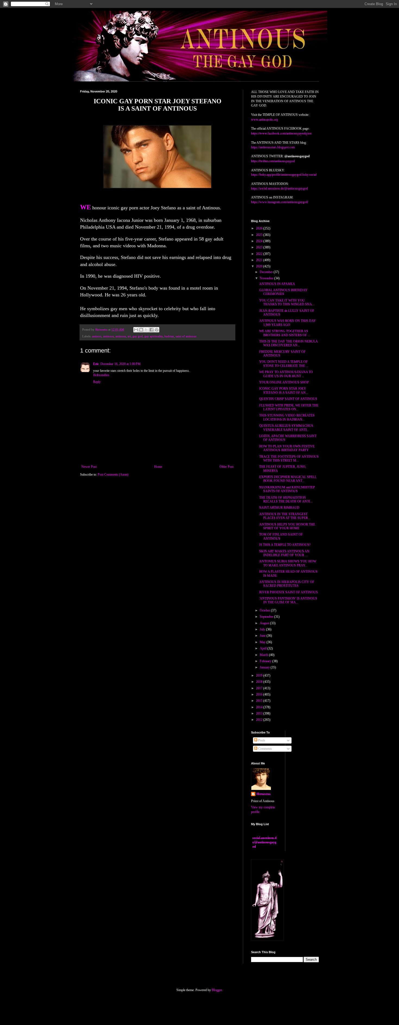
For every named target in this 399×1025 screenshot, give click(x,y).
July (263, 629)
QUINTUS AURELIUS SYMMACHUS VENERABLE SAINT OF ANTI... (286, 427)
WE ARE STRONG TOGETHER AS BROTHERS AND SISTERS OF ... (284, 333)
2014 (259, 707)
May (263, 642)
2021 (259, 260)
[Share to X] (146, 329)
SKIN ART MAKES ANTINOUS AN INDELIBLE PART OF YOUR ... (284, 553)
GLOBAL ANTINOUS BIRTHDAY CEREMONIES (283, 292)
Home (158, 467)
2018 (259, 682)
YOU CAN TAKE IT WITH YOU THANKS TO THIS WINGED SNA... (286, 302)
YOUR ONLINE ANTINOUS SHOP (284, 382)
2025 (259, 235)
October (265, 610)
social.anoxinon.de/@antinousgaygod (264, 842)
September (267, 617)
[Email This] (136, 329)
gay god (137, 336)
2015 (259, 701)
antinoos (108, 336)
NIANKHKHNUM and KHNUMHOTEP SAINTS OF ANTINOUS (287, 489)
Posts (261, 740)
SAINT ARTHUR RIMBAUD (279, 508)
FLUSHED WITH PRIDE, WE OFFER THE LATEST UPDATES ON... (288, 407)
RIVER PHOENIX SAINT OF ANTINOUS (288, 592)
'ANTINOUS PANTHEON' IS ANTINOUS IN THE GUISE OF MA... (288, 600)
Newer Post (89, 467)
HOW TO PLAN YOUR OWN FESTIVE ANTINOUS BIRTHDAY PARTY (287, 448)
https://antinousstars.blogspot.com (273, 147)
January (265, 667)
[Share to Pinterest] (156, 329)
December (267, 272)
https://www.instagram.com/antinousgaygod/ (279, 202)
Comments (264, 749)
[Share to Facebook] (151, 329)
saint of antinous (186, 336)
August (265, 623)
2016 (259, 694)
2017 (259, 688)
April (263, 648)
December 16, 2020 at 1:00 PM (120, 364)
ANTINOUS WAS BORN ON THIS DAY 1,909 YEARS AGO (287, 322)
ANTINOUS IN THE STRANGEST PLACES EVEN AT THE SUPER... (284, 516)
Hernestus (263, 794)
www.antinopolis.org (264, 119)
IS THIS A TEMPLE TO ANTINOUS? (285, 545)
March (264, 655)
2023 (259, 247)
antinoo (97, 336)
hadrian (169, 336)
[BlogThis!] (141, 329)
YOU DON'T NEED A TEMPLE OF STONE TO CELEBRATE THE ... (283, 363)
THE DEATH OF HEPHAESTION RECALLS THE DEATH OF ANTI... (285, 499)
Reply (97, 382)
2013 (259, 713)
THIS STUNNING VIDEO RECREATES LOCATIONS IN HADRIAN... (287, 417)
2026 (259, 228)
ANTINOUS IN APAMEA (277, 284)
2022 (259, 254)
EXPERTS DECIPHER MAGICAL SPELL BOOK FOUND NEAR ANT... (287, 479)
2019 (259, 675)
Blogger (217, 990)
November (267, 278)
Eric (96, 364)
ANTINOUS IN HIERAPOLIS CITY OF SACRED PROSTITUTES (286, 584)
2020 (259, 266)
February (266, 661)
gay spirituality (153, 336)
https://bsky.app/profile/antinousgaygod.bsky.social (283, 175)
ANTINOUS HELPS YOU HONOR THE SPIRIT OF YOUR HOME (287, 526)
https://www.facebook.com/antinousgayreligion (281, 133)
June (263, 636)
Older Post (226, 467)
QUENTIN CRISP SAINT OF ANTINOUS (288, 399)
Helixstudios (101, 375)
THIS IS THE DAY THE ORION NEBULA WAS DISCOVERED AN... (288, 343)
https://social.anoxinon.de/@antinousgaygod (279, 188)
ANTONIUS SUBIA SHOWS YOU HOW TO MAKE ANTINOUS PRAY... (287, 563)
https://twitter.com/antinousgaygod (273, 161)
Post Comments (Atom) (113, 474)
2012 (259, 720)
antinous (120, 336)
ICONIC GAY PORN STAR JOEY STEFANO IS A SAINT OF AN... (283, 390)
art (129, 336)
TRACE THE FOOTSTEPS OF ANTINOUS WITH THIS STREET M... (289, 458)
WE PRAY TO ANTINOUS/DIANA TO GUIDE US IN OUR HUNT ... (286, 374)
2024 (259, 241)
